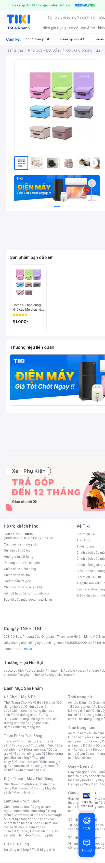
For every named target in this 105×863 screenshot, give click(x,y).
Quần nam (96, 733)
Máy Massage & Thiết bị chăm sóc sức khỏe (33, 817)
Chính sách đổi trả (17, 575)
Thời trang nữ (80, 697)
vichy (51, 675)
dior (21, 670)
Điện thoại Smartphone (21, 784)
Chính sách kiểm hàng (20, 569)
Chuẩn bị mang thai (27, 727)
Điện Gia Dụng (16, 844)
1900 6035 (24, 649)
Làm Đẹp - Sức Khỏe (22, 801)
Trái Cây (10, 741)
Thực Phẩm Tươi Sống (23, 735)
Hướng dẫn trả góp (17, 581)
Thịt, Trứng (27, 741)
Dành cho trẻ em (26, 762)
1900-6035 (24, 534)
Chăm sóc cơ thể (26, 815)
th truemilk (55, 670)
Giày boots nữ (85, 780)
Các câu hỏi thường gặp (21, 544)
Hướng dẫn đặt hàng (18, 556)
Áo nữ (72, 702)
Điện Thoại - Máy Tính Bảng (29, 778)
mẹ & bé (88, 28)
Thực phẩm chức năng (28, 811)
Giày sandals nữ (93, 776)
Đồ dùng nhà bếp (16, 850)
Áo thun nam (77, 733)
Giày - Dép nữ (80, 766)
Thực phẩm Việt (42, 745)
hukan (39, 675)
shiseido (10, 675)
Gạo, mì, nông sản (27, 753)
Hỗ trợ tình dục (40, 831)
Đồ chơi (49, 702)
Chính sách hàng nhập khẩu (24, 587)
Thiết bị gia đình (43, 850)
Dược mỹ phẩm (44, 835)
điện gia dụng (54, 28)
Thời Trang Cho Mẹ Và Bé (22, 702)
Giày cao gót (77, 772)
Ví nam (73, 843)
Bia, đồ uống (20, 758)
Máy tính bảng (24, 792)
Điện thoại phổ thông (27, 788)
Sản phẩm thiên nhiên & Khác (30, 821)
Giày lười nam (78, 798)
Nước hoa (21, 831)
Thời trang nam (81, 727)
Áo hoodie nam (88, 741)
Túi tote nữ (95, 829)
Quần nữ (99, 702)
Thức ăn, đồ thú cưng (27, 766)
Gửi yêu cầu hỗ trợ (17, 550)
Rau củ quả (20, 745)
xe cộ (73, 28)
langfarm (26, 675)
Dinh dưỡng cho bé (26, 715)
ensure (94, 670)
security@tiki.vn (40, 599)
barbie (70, 670)
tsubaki (69, 675)
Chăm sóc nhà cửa (31, 770)
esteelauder (36, 670)
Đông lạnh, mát (35, 749)
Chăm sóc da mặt (17, 807)
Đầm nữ (84, 702)
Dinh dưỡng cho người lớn (30, 719)
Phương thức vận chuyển (22, 563)
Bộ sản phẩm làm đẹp (31, 833)
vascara (10, 670)
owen (82, 670)
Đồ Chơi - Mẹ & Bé (20, 697)
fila (59, 675)
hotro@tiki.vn (41, 593)
